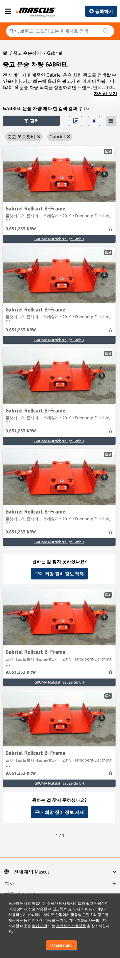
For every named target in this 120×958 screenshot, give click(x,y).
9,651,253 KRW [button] (21, 229)
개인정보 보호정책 (71, 926)
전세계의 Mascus (31, 872)
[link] (59, 174)
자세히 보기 (105, 93)
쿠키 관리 (39, 926)
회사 (9, 883)
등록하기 (104, 11)
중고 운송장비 (27, 53)
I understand (61, 945)
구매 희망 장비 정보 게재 (59, 573)
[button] (31, 121)
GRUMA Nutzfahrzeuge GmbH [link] (59, 238)
